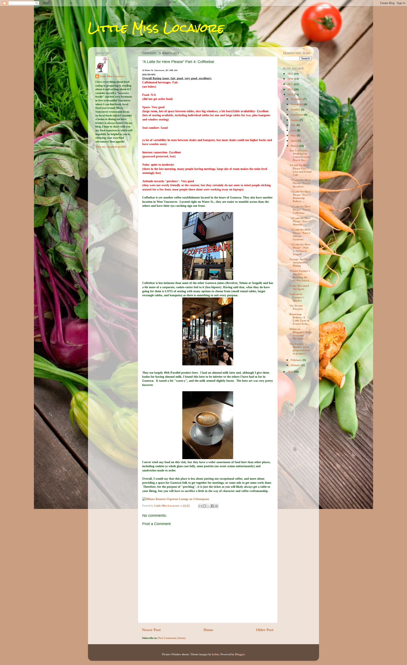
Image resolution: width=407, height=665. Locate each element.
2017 (290, 73)
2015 (290, 84)
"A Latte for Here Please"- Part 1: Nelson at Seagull (300, 249)
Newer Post (151, 630)
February (297, 360)
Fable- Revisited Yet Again (299, 287)
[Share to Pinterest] (216, 506)
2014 (290, 89)
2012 (290, 371)
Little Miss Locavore (156, 27)
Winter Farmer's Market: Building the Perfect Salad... (300, 276)
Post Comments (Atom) (171, 638)
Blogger (240, 654)
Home (208, 630)
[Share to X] (208, 506)
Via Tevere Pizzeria (296, 307)
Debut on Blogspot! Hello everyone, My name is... (300, 334)
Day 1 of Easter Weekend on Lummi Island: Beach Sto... (300, 155)
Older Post (264, 630)
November (297, 104)
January (296, 365)
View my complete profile (110, 146)
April (294, 140)
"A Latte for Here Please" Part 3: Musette (300, 221)
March (295, 145)
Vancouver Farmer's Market (297, 297)
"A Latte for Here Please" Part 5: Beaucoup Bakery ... (300, 196)
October (296, 109)
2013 (290, 94)
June (294, 130)
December (297, 99)
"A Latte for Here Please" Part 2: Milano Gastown (300, 234)
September (297, 114)
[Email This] (200, 506)
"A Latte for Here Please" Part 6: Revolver (300, 183)
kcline (215, 654)
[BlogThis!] (204, 506)
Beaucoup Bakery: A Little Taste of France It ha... (299, 319)
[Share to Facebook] (212, 506)
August (295, 120)
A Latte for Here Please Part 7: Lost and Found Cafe (300, 170)
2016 (290, 78)
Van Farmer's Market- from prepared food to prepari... (300, 348)
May (294, 135)
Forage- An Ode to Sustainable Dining (300, 262)
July (294, 125)
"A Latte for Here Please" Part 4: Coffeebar (300, 209)
